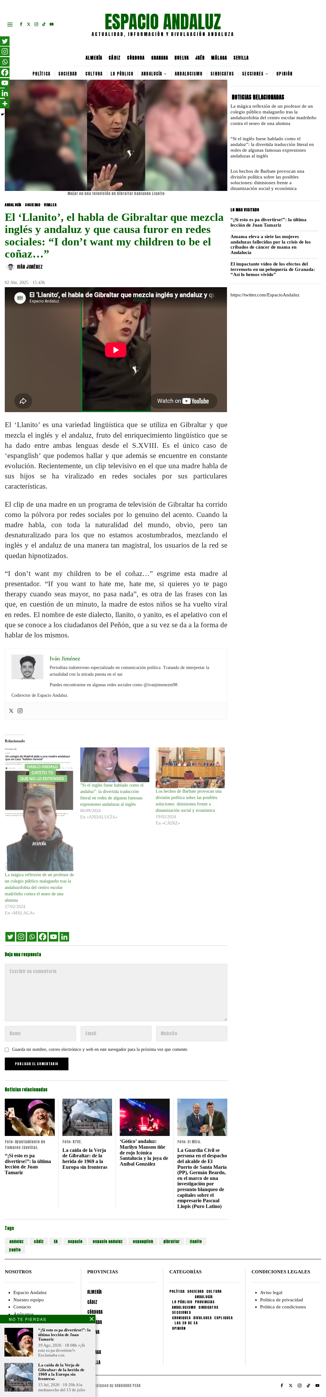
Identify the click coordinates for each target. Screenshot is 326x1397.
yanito (15, 1250)
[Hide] (2, 114)
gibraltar (171, 1241)
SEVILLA (241, 58)
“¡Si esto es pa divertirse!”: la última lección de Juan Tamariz (28, 1164)
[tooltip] (21, 24)
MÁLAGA (219, 58)
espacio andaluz (108, 1241)
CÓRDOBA (136, 58)
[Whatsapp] (32, 937)
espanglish (143, 1241)
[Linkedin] (64, 937)
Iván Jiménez (30, 267)
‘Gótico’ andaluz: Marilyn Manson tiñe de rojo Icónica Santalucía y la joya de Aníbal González (144, 1152)
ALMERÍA (94, 58)
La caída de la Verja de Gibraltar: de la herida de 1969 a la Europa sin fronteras (84, 1158)
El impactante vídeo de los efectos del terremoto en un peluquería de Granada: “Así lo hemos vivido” (272, 269)
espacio (75, 1241)
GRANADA (159, 58)
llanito (196, 1241)
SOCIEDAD (32, 204)
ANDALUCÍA (13, 204)
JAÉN (200, 58)
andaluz (16, 1241)
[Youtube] (53, 937)
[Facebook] (42, 937)
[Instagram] (20, 711)
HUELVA (181, 58)
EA (56, 1241)
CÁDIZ (115, 58)
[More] (5, 103)
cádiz (39, 1241)
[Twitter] (11, 711)
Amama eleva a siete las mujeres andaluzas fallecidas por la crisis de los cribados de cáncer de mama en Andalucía (270, 244)
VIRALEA (50, 204)
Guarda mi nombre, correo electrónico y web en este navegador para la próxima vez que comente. (100, 1049)
